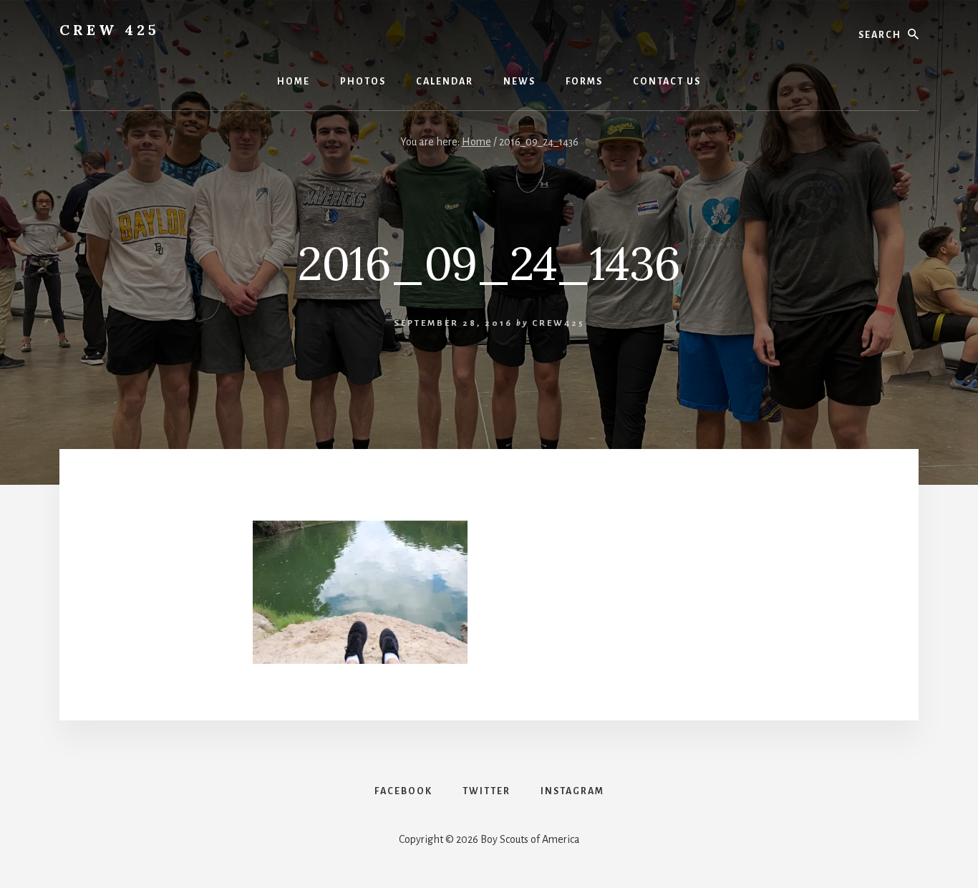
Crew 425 (109, 30)
